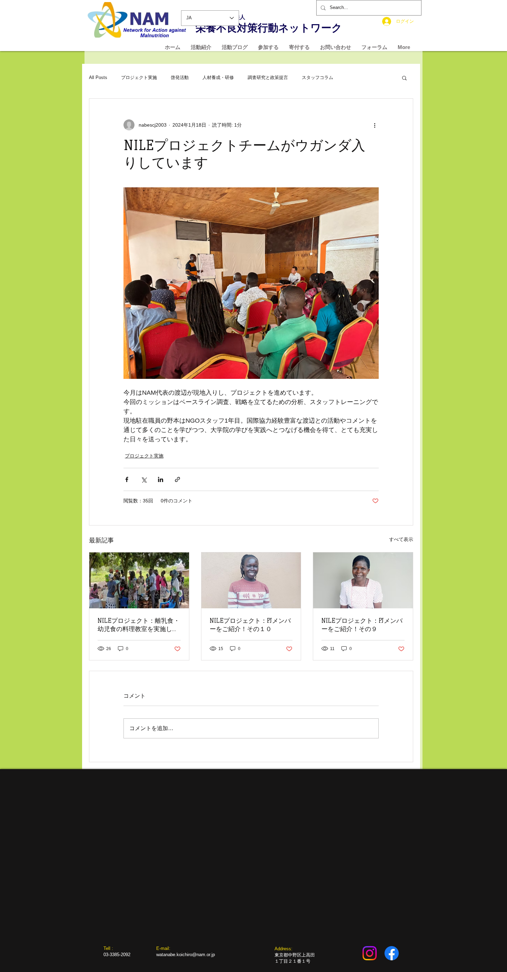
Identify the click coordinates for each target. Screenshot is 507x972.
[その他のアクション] (374, 125)
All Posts (98, 77)
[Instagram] (369, 953)
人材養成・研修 (218, 77)
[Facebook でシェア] (126, 479)
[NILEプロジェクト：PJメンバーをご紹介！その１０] (251, 580)
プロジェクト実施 (139, 77)
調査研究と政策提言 (268, 77)
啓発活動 (180, 77)
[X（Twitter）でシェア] (143, 479)
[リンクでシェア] (177, 479)
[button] (404, 77)
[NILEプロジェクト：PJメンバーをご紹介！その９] (363, 580)
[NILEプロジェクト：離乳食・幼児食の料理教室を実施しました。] (139, 580)
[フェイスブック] (391, 953)
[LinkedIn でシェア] (160, 479)
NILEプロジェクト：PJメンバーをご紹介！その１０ (250, 625)
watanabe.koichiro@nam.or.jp (185, 954)
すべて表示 (401, 539)
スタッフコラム (317, 77)
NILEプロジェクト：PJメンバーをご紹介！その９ (361, 625)
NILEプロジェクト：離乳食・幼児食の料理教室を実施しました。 (139, 625)
